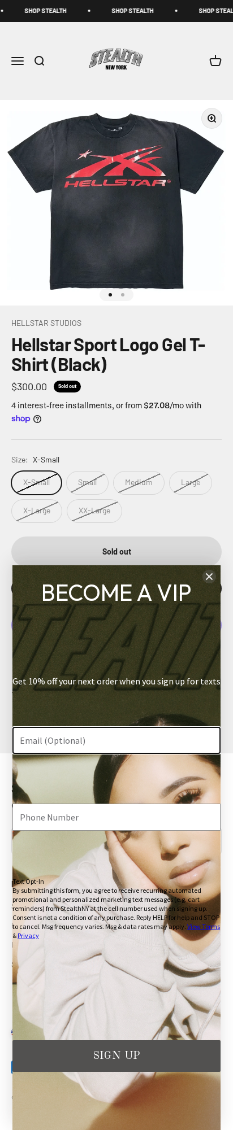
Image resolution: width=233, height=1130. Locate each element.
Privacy (28, 935)
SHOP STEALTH (27, 10)
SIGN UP (116, 1056)
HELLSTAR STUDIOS (46, 323)
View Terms (203, 926)
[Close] (209, 576)
